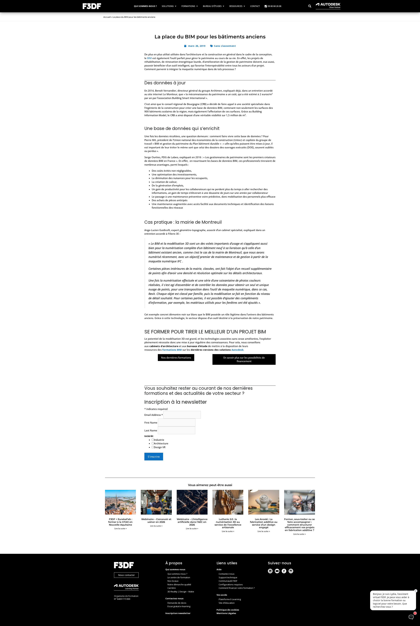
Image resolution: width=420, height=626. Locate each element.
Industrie (159, 439)
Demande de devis (177, 602)
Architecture (161, 443)
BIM (149, 58)
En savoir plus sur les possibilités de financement (244, 359)
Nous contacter (126, 575)
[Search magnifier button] (310, 6)
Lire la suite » (120, 528)
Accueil (107, 17)
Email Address (153, 414)
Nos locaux (173, 580)
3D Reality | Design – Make (181, 591)
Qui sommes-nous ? (177, 573)
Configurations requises (231, 584)
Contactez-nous (226, 573)
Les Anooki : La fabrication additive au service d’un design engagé (263, 523)
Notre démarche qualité (179, 584)
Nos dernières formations (176, 357)
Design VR (159, 447)
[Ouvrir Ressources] (244, 6)
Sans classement (225, 45)
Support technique (228, 577)
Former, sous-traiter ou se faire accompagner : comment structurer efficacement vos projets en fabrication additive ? (299, 525)
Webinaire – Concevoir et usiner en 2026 (156, 520)
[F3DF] (136, 565)
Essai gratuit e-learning (179, 606)
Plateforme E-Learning (230, 599)
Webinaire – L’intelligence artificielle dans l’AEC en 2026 (192, 522)
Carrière (172, 587)
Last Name (151, 430)
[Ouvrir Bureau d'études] (223, 6)
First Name (151, 422)
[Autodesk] (136, 587)
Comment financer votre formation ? (237, 587)
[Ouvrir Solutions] (175, 6)
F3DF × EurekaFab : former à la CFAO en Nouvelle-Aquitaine (120, 522)
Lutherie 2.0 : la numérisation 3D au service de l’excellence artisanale (228, 523)
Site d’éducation (227, 602)
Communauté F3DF (228, 580)
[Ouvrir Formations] (197, 6)
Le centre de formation (179, 577)
